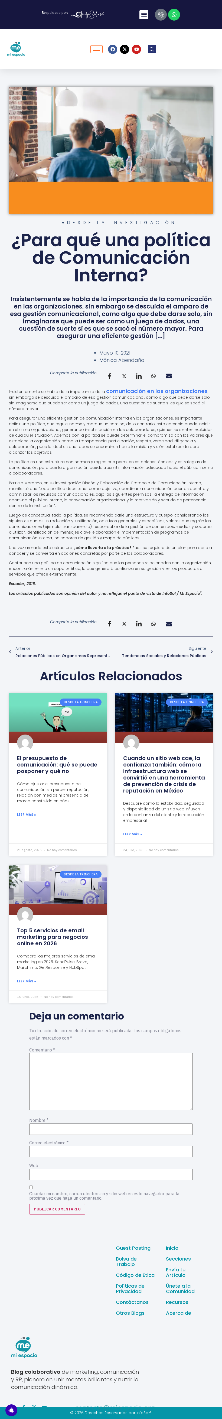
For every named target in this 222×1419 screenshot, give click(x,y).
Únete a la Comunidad (180, 1288)
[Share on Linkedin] (138, 376)
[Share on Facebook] (109, 376)
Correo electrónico (48, 1143)
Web (33, 1165)
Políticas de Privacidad (130, 1288)
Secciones (178, 1258)
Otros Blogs (130, 1313)
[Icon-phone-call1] (161, 15)
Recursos (177, 1302)
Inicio (172, 1248)
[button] (143, 14)
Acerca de (178, 1313)
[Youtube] (136, 49)
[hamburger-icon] (96, 49)
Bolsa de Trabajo (126, 1261)
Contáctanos (132, 1302)
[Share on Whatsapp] (153, 376)
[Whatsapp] (174, 15)
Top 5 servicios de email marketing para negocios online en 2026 (52, 937)
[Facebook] (112, 49)
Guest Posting (133, 1248)
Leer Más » (26, 814)
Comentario (42, 1050)
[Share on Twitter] (124, 376)
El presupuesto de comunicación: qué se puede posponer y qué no (57, 764)
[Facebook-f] (23, 1407)
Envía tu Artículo (175, 1272)
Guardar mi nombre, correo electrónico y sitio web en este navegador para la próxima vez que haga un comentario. (104, 1195)
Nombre (38, 1120)
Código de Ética (135, 1275)
